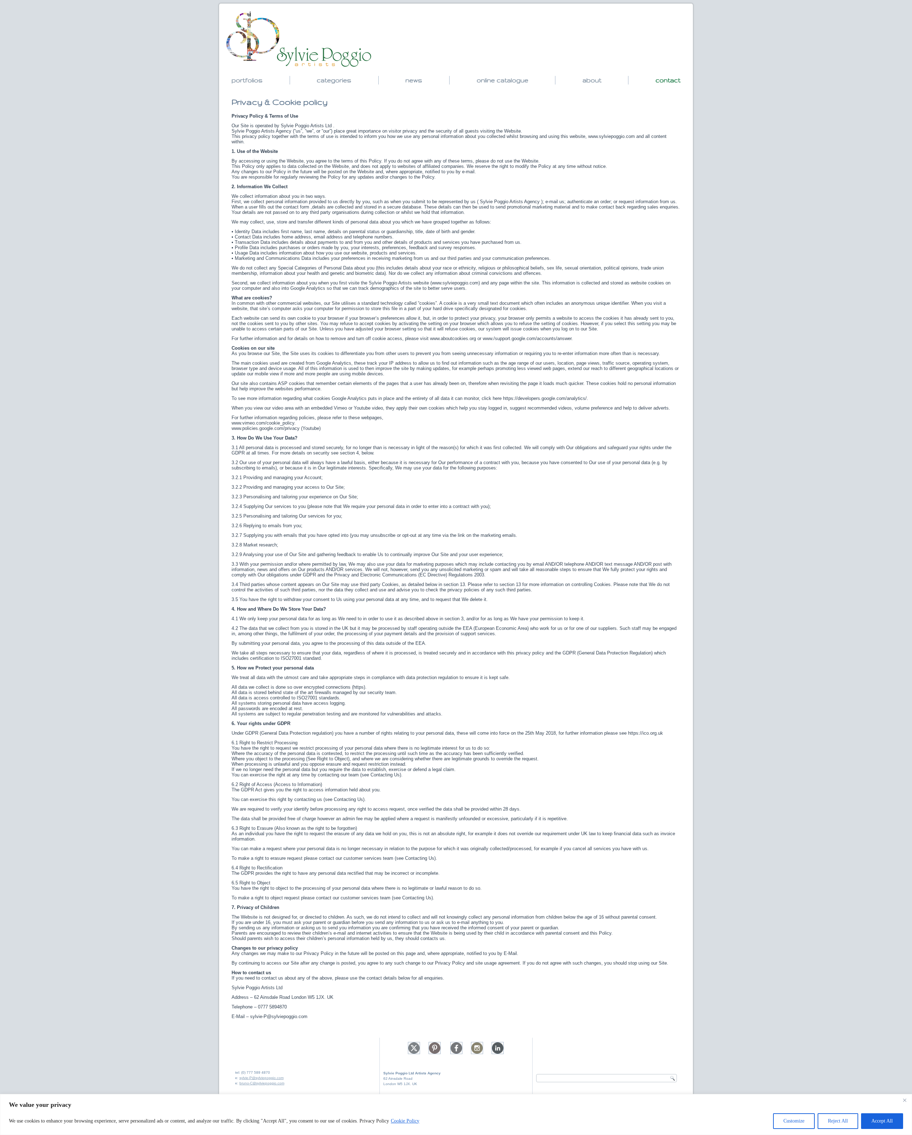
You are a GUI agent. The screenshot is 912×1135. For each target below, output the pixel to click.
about (591, 80)
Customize (793, 1121)
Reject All (838, 1121)
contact (668, 80)
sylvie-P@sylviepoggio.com (261, 1078)
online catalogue (502, 80)
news (413, 80)
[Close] (904, 1100)
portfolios (247, 80)
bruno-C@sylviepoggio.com (261, 1083)
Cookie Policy (405, 1121)
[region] (456, 1114)
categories (334, 80)
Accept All (882, 1121)
